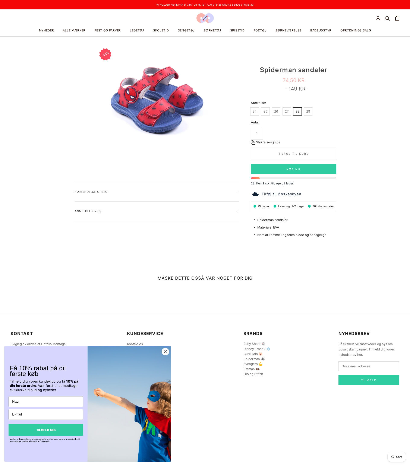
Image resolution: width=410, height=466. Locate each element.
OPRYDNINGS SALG (355, 30)
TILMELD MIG (46, 429)
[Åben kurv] (397, 18)
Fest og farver (107, 30)
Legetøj (137, 30)
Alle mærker (74, 30)
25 (265, 111)
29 (308, 111)
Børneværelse (288, 30)
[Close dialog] (165, 351)
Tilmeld (368, 380)
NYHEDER (46, 30)
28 (297, 111)
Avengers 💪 (253, 364)
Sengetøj (186, 30)
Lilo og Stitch (253, 374)
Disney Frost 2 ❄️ (256, 349)
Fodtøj (259, 30)
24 (255, 111)
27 (287, 111)
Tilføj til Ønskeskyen (281, 194)
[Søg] (387, 18)
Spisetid (237, 30)
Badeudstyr (320, 30)
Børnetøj (212, 30)
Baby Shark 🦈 (254, 344)
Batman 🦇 (251, 369)
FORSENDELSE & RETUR (92, 191)
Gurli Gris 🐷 (253, 354)
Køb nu (294, 169)
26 (276, 111)
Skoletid (161, 30)
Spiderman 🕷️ (254, 359)
